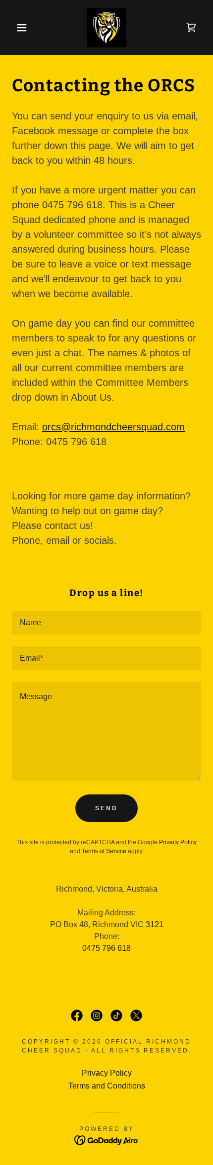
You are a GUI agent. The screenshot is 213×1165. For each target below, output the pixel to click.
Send (106, 808)
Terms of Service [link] (104, 851)
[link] (107, 27)
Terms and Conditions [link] (106, 1086)
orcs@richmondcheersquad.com (113, 426)
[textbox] (106, 623)
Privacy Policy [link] (178, 842)
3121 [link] (154, 924)
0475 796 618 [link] (106, 948)
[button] (16, 28)
